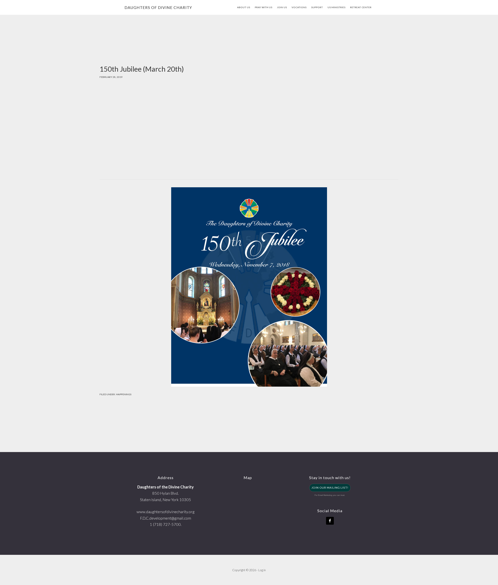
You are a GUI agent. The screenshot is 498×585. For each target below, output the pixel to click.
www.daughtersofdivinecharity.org (166, 511)
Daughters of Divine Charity (158, 7)
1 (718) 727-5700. (165, 524)
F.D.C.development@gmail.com (165, 518)
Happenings (124, 394)
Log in (262, 570)
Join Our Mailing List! (329, 487)
